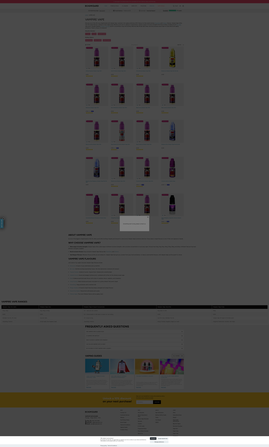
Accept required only (162, 438)
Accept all (153, 438)
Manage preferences (159, 441)
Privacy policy (104, 445)
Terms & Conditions (112, 445)
